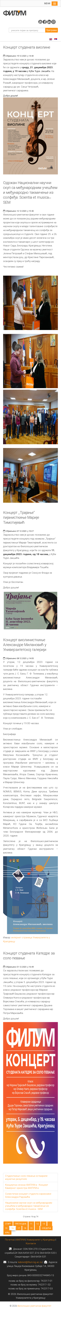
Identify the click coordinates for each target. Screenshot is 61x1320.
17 (19, 1228)
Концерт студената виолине (26, 47)
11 (31, 1224)
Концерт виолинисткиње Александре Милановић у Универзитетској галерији (24, 645)
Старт (8, 1224)
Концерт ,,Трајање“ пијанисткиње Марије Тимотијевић (21, 517)
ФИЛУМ (20, 1239)
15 (6, 1228)
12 (37, 1224)
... (49, 1224)
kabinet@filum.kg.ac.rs (30, 1262)
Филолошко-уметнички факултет (34, 1306)
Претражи (51, 30)
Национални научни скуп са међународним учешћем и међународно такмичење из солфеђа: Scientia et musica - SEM (28, 1205)
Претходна (20, 1224)
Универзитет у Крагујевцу (41, 1239)
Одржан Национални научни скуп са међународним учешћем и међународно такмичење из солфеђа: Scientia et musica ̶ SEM (30, 193)
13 (44, 1224)
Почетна (10, 1239)
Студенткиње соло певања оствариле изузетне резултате (26, 1177)
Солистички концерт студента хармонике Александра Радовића (28, 1195)
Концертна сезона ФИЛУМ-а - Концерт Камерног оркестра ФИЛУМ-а (26, 1186)
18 (25, 1228)
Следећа (46, 1228)
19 (31, 1228)
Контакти (31, 1243)
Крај (7, 1233)
